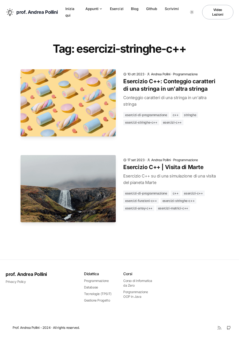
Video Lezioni (217, 12)
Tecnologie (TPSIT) (98, 294)
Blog (135, 9)
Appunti (92, 9)
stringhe (190, 115)
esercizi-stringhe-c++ (141, 122)
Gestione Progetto (97, 300)
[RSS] (219, 328)
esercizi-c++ (172, 122)
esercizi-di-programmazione (146, 115)
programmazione (185, 74)
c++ (176, 115)
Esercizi (116, 9)
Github (151, 9)
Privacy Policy (16, 282)
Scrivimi (172, 9)
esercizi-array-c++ (138, 208)
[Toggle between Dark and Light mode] (192, 12)
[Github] (228, 328)
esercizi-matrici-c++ (173, 208)
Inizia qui (69, 12)
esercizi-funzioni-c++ (141, 201)
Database (91, 287)
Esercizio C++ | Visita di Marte (163, 167)
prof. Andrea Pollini (26, 274)
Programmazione (96, 281)
